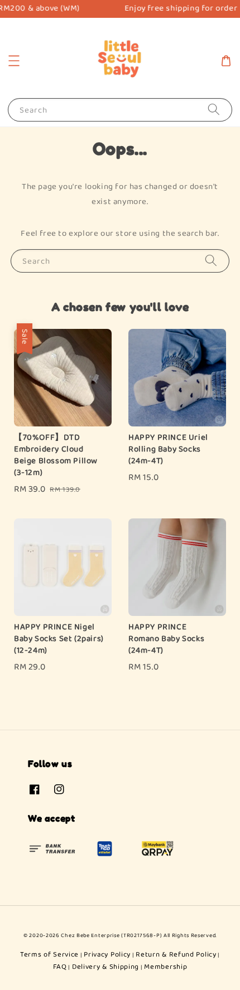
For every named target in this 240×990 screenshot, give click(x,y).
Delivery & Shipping (105, 967)
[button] (14, 60)
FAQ (60, 967)
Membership (165, 967)
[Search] (214, 109)
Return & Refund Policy (176, 954)
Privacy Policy (107, 954)
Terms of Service (49, 954)
